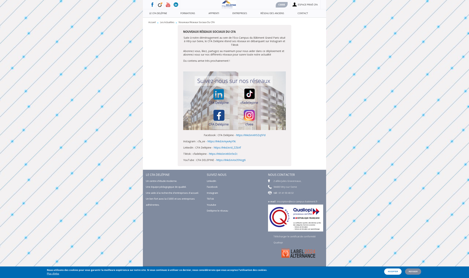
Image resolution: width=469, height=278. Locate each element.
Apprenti (213, 13)
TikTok (210, 198)
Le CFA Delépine (158, 13)
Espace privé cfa (308, 4)
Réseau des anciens (272, 13)
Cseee (281, 4)
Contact (303, 13)
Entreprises (239, 13)
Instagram (212, 192)
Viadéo (160, 4)
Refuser (413, 271)
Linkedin (176, 4)
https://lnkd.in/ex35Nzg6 (230, 160)
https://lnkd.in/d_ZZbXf (227, 147)
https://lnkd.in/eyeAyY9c (222, 141)
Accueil (152, 22)
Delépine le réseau (217, 210)
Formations (187, 13)
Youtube (168, 4)
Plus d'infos (53, 273)
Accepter (393, 271)
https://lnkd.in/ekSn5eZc (223, 153)
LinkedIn (211, 181)
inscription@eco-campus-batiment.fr (297, 201)
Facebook (152, 4)
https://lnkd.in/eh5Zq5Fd (250, 135)
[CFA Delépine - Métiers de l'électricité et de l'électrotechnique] (228, 7)
